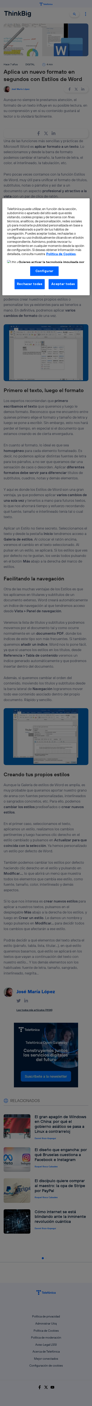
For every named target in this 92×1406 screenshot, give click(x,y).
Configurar (44, 271)
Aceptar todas (63, 284)
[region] (46, 246)
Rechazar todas (29, 284)
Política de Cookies (61, 254)
